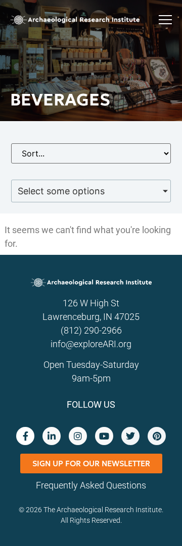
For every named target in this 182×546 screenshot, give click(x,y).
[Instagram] (78, 436)
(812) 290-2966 (91, 330)
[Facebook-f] (25, 436)
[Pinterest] (157, 436)
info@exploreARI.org (91, 344)
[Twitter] (130, 436)
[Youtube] (104, 436)
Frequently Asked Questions (91, 485)
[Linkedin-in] (51, 436)
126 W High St (91, 303)
